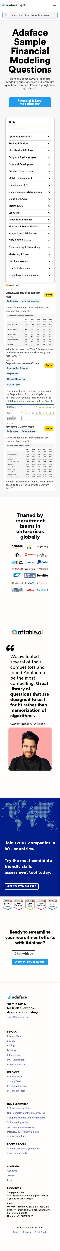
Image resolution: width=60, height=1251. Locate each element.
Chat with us (23, 953)
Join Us (11, 1175)
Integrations (13, 1055)
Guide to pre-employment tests (23, 1149)
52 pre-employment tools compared (26, 1113)
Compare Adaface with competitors (26, 1118)
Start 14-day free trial (30, 962)
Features (11, 1050)
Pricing (11, 1046)
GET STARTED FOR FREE (21, 886)
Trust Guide (41, 1232)
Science (11, 1041)
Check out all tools (17, 1153)
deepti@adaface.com (18, 1017)
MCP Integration (16, 1060)
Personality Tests (16, 1091)
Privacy (27, 1232)
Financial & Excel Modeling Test (30, 102)
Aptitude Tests (14, 1077)
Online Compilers (16, 1136)
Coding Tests (14, 1081)
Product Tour (14, 1036)
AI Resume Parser (16, 1064)
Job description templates (21, 1127)
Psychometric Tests (17, 1086)
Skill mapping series (17, 1122)
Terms (16, 1232)
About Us (12, 1171)
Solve (49, 295)
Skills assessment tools (19, 1108)
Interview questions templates (23, 1132)
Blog (9, 1180)
